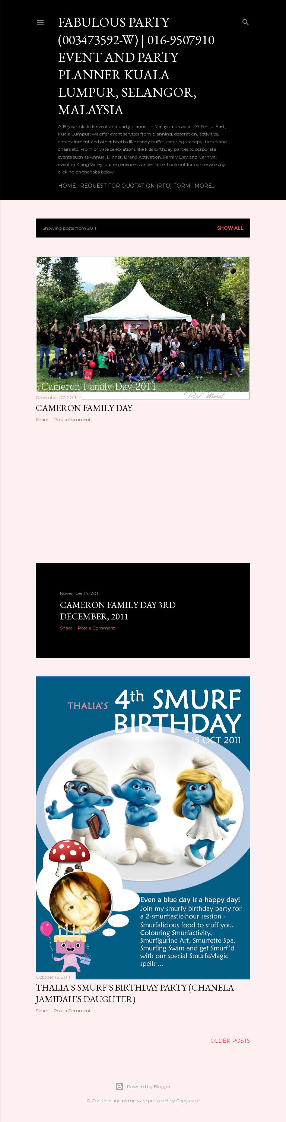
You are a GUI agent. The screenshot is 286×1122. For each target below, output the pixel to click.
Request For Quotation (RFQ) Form (135, 185)
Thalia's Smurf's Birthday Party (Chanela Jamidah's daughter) (135, 993)
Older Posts (230, 1040)
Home (67, 185)
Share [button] (42, 419)
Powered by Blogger (149, 1086)
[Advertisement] (143, 493)
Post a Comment (72, 419)
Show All (230, 228)
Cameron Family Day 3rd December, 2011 (118, 610)
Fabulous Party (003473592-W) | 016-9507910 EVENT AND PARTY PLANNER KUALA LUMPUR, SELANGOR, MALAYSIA (136, 65)
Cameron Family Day (84, 408)
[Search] (245, 20)
